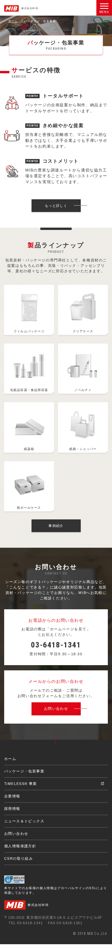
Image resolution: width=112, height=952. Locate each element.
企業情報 (12, 796)
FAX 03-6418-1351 (65, 923)
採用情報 (12, 808)
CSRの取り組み (18, 858)
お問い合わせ (16, 833)
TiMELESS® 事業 (20, 784)
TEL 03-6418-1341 (26, 923)
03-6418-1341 (56, 644)
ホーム (13, 21)
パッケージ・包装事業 (24, 771)
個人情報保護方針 (20, 846)
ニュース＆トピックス (24, 821)
